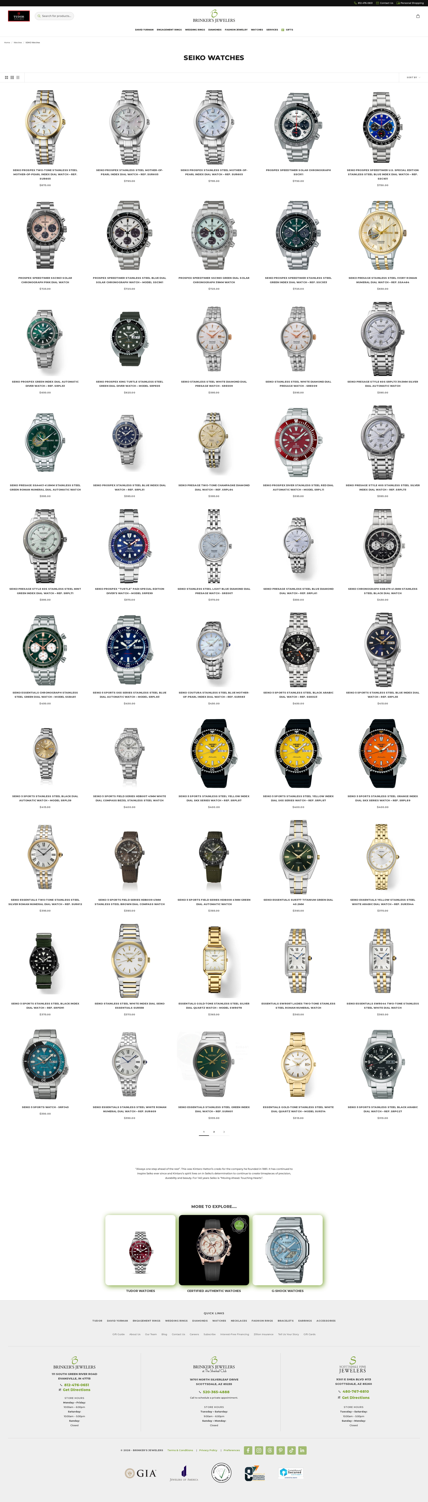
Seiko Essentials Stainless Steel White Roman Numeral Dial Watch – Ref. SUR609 (130, 1109)
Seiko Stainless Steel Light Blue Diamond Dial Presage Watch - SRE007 (214, 591)
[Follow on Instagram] (259, 1450)
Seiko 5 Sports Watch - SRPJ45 (45, 1107)
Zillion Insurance (264, 1334)
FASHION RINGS (262, 1320)
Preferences (232, 1450)
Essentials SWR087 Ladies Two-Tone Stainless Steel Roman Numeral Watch (298, 1005)
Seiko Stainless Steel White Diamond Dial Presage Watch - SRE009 (214, 384)
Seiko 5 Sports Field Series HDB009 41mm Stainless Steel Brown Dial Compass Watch (130, 902)
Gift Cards (309, 1334)
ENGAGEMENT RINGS (146, 1320)
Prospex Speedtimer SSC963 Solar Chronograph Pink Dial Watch (45, 280)
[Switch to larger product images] (6, 77)
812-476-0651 (365, 3)
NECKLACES (239, 1320)
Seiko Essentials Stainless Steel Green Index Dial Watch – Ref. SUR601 (214, 1109)
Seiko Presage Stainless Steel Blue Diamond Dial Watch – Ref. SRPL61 (298, 591)
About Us (134, 1334)
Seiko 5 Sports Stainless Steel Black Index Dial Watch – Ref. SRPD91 (45, 1005)
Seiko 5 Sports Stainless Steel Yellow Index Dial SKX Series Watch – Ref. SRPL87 (214, 798)
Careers (194, 1334)
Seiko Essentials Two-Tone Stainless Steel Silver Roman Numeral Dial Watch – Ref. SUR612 (45, 902)
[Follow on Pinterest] (281, 1450)
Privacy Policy (208, 1450)
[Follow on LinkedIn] (302, 1450)
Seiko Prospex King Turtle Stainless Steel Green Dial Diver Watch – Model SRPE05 (129, 384)
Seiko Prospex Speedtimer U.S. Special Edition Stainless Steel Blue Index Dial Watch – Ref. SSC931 (383, 174)
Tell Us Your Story (288, 1334)
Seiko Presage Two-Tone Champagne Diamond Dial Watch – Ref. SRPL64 (214, 487)
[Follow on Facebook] (248, 1450)
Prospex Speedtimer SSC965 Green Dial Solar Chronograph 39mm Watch (214, 280)
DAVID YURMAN (117, 1320)
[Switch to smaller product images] (12, 77)
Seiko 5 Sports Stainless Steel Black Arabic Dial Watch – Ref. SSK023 (298, 695)
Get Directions (76, 1390)
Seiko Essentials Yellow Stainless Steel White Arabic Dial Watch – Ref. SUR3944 (382, 902)
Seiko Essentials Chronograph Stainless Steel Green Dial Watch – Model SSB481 (45, 695)
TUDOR (97, 1320)
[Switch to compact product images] (17, 77)
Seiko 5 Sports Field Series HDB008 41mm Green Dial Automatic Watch (214, 902)
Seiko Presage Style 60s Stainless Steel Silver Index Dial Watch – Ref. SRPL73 (383, 487)
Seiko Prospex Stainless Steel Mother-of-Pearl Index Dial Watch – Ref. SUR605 (129, 172)
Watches (18, 42)
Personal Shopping (412, 3)
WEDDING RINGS (176, 1320)
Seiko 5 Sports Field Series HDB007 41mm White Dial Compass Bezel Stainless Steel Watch (129, 798)
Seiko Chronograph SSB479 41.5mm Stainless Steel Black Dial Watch (383, 591)
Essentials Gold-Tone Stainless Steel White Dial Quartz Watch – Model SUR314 (298, 1109)
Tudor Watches (140, 1291)
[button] (54, 16)
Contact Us (386, 3)
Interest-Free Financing (234, 1334)
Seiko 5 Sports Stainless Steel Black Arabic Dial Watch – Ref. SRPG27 (383, 1109)
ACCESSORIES (326, 1320)
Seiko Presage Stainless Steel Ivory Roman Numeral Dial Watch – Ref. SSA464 (383, 280)
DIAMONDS (200, 1320)
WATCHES (219, 1320)
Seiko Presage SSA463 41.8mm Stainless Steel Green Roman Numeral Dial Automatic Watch (45, 487)
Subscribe (210, 1334)
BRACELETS (286, 1320)
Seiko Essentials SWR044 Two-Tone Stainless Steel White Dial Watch (383, 1005)
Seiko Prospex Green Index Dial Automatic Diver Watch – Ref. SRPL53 (45, 384)
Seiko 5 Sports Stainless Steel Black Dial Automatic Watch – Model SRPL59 (45, 798)
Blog (164, 1334)
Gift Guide (119, 1334)
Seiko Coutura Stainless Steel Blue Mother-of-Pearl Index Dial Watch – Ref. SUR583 (214, 695)
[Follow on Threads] (270, 1450)
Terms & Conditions (180, 1450)
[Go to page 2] (224, 1132)
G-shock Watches (288, 1291)
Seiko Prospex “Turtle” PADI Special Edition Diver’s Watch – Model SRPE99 (129, 591)
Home (7, 42)
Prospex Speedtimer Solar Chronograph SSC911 (298, 172)
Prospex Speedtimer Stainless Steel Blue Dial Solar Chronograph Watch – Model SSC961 (129, 280)
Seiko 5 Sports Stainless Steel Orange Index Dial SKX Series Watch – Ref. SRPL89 (383, 798)
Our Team (151, 1334)
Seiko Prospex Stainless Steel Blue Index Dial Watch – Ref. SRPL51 (129, 487)
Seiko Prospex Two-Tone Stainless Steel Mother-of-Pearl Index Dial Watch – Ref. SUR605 (45, 174)
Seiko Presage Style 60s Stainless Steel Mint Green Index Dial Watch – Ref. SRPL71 (45, 591)
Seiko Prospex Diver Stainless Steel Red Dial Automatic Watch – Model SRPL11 (298, 487)
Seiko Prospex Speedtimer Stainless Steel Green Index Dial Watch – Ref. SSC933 (298, 280)
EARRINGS (305, 1320)
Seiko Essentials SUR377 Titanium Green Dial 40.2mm (298, 902)
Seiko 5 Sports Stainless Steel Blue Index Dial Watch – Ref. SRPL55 (382, 695)
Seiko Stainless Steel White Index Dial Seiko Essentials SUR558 (130, 1005)
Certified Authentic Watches (214, 1291)
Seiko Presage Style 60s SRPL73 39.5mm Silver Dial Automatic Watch (382, 384)
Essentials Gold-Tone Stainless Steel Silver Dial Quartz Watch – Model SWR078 (214, 1005)
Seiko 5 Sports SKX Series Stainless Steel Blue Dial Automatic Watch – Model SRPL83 (129, 695)
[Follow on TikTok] (291, 1450)
